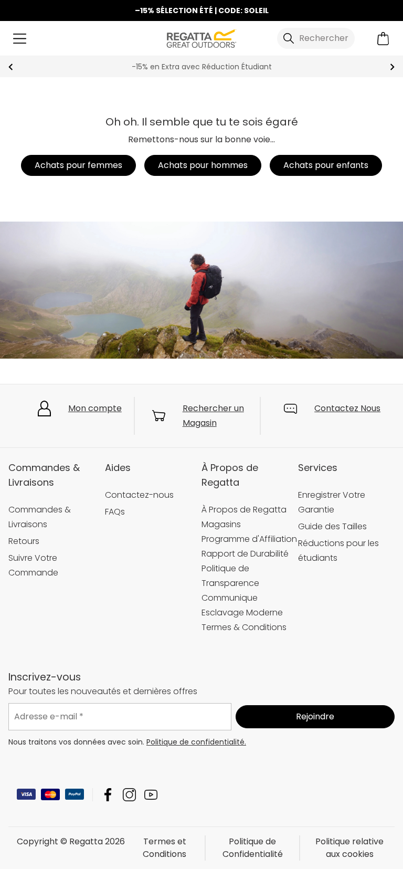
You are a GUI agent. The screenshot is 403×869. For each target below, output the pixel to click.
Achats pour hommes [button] (203, 165)
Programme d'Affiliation (249, 539)
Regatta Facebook (107, 794)
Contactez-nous (139, 495)
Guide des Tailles (332, 526)
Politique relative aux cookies (349, 847)
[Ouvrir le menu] (19, 38)
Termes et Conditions (164, 847)
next (392, 67)
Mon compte (95, 408)
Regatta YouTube (150, 794)
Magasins (221, 524)
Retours (23, 541)
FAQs (115, 512)
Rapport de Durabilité (245, 554)
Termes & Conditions (244, 627)
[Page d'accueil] (201, 38)
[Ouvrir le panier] (383, 38)
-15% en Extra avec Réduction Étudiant (202, 66)
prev (10, 67)
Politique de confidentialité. (196, 742)
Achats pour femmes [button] (78, 165)
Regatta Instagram (129, 794)
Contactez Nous (347, 408)
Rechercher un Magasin (213, 415)
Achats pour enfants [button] (325, 165)
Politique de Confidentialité (252, 847)
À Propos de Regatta (244, 510)
